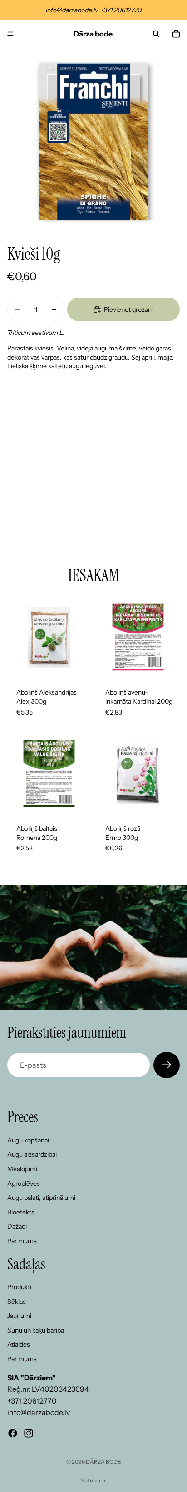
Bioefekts (20, 1212)
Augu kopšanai (28, 1140)
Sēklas (16, 1301)
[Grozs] (176, 34)
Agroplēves (23, 1183)
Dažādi (17, 1227)
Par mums (22, 1241)
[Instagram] (28, 1433)
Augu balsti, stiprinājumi (41, 1198)
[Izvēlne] (10, 33)
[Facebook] (12, 1433)
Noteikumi (93, 1480)
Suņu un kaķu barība (35, 1330)
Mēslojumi (22, 1169)
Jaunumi (19, 1316)
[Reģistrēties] (166, 1065)
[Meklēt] (156, 34)
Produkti (19, 1287)
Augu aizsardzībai (32, 1155)
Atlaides (18, 1345)
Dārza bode (103, 1461)
